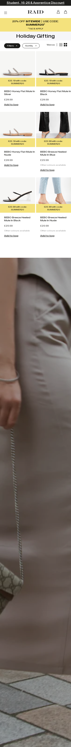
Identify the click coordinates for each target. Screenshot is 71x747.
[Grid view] (65, 45)
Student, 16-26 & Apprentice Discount (35, 3)
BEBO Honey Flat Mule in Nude (19, 153)
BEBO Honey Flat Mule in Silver (19, 93)
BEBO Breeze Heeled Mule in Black (17, 219)
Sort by (29, 45)
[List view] (61, 45)
